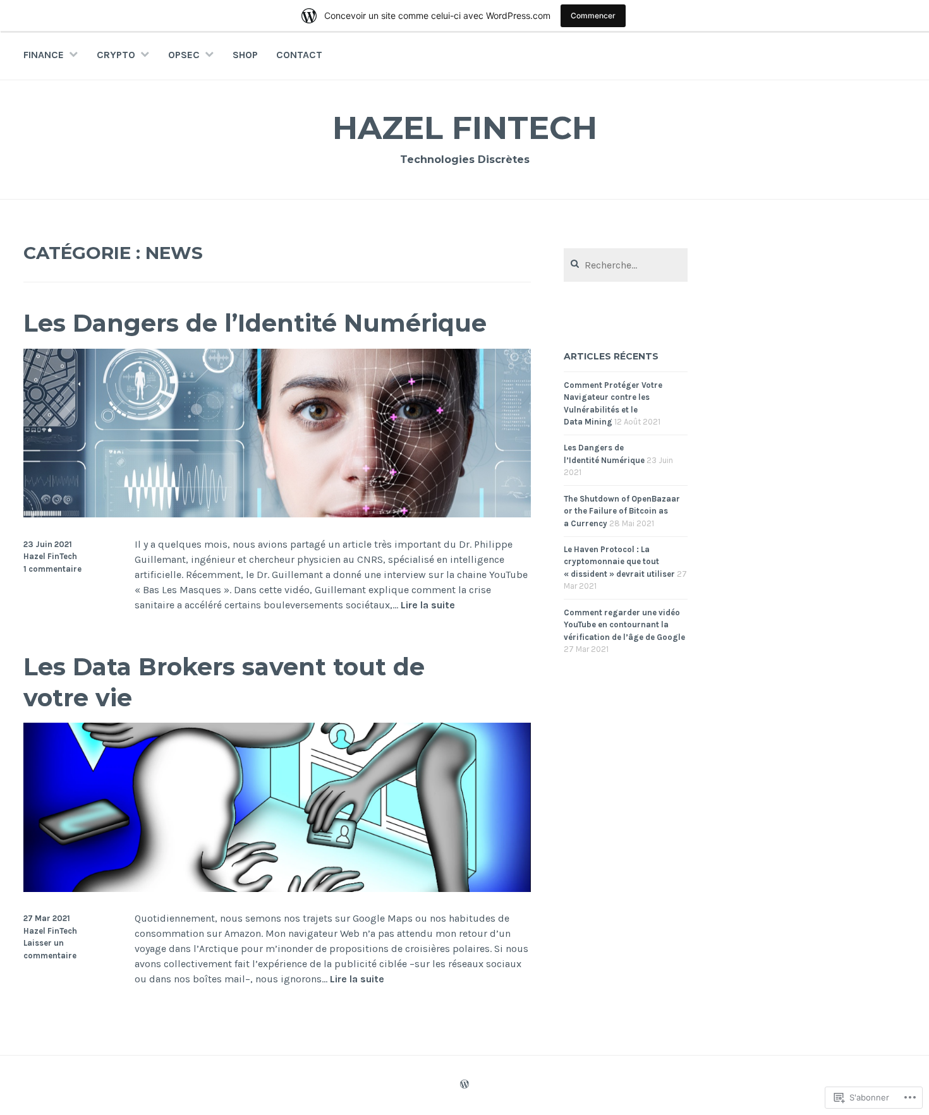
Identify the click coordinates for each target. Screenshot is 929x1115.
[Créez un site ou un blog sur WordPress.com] (464, 1085)
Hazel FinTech (464, 128)
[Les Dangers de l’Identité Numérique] (277, 514)
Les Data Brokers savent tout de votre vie (224, 682)
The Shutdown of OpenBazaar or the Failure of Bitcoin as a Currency (622, 511)
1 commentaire (52, 569)
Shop (245, 55)
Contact (299, 55)
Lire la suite (428, 605)
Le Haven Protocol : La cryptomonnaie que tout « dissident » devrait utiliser (619, 562)
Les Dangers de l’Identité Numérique (255, 323)
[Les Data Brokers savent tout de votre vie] (277, 889)
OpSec (184, 55)
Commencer (593, 15)
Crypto (116, 55)
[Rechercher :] (626, 265)
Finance (43, 55)
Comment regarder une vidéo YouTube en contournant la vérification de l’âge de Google (624, 625)
